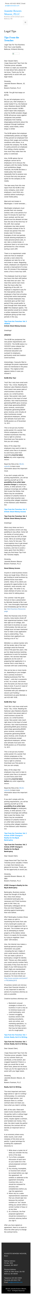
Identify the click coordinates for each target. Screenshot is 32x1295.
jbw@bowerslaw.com (12, 5)
